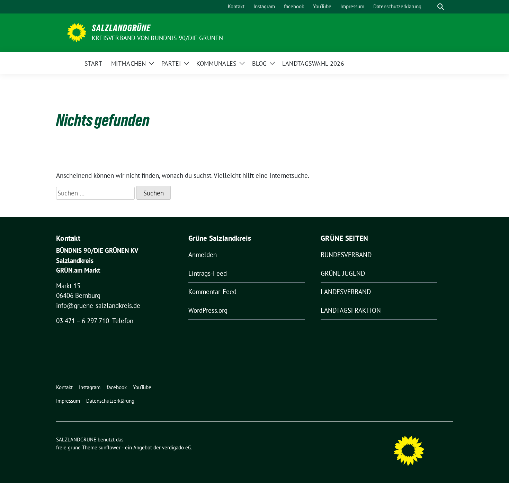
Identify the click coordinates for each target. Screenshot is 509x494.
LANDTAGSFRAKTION (351, 310)
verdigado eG (176, 447)
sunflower (109, 447)
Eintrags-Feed (207, 273)
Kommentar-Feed (212, 291)
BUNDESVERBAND (346, 254)
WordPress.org (207, 310)
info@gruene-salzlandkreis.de (98, 305)
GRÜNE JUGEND (343, 273)
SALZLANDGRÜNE (121, 28)
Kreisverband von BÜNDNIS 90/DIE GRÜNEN (157, 38)
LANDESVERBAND (346, 291)
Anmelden (202, 254)
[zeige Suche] (440, 6)
